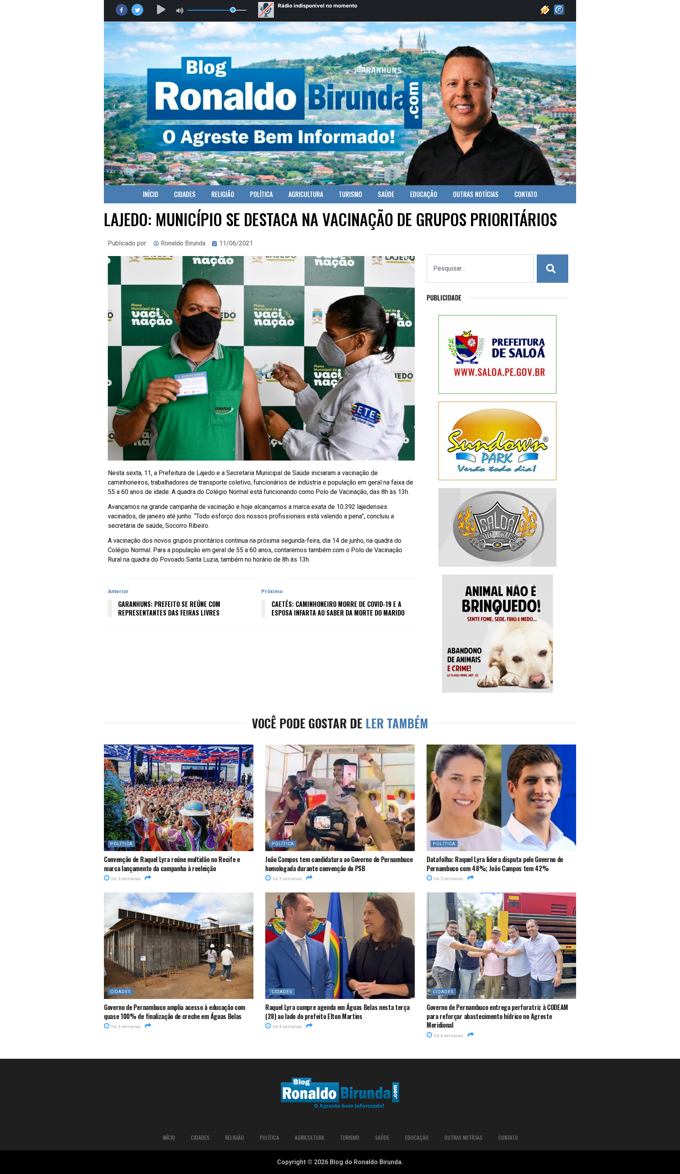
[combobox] (480, 268)
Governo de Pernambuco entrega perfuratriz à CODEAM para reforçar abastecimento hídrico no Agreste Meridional (497, 1016)
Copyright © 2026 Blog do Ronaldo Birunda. (340, 1162)
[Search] (552, 268)
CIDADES (185, 194)
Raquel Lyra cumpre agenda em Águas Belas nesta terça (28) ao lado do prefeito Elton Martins (337, 1012)
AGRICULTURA (305, 194)
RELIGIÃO (222, 194)
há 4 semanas (287, 1026)
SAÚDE (386, 194)
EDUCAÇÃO (423, 194)
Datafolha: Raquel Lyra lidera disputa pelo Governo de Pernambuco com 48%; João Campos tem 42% (495, 864)
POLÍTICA (261, 194)
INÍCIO (150, 194)
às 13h (399, 492)
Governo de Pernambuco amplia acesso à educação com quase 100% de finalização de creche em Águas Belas (174, 1012)
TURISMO (350, 194)
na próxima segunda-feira (284, 540)
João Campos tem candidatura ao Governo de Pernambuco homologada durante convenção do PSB (338, 864)
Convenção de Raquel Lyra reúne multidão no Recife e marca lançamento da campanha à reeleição (172, 864)
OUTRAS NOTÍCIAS (476, 194)
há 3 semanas (125, 878)
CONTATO (525, 194)
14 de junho (348, 540)
